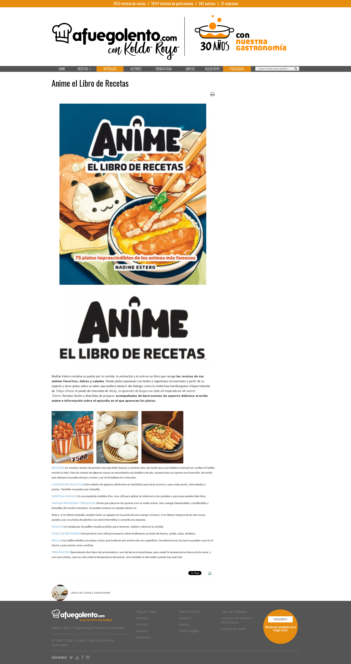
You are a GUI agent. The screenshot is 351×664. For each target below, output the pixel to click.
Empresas (143, 637)
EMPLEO (190, 68)
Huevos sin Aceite (233, 629)
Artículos (142, 624)
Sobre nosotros (189, 611)
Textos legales (189, 631)
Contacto (185, 618)
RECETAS (83, 68)
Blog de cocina (146, 611)
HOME (62, 68)
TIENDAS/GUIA (163, 68)
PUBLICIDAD (237, 68)
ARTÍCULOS (110, 68)
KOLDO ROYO (212, 68)
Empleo (184, 624)
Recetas (142, 618)
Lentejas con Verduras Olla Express (236, 620)
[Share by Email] (210, 574)
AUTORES (135, 68)
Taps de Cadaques (234, 611)
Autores (141, 631)
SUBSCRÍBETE (280, 619)
